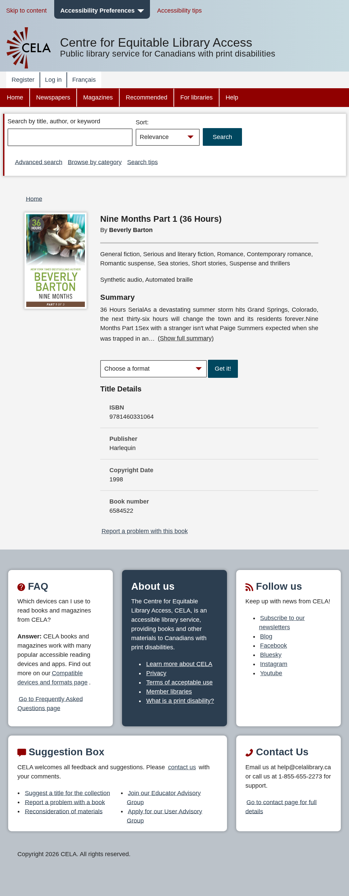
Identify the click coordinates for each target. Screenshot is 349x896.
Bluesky (271, 654)
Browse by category (95, 161)
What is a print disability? (180, 700)
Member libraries (169, 691)
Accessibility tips (179, 10)
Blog (266, 636)
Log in (53, 79)
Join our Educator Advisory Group (164, 797)
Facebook (273, 645)
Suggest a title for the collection (67, 792)
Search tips (142, 161)
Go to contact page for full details (281, 807)
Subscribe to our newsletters (282, 623)
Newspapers (53, 97)
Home (15, 97)
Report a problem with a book (65, 802)
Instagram (273, 664)
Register (23, 79)
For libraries (196, 97)
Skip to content (26, 10)
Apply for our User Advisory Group (164, 816)
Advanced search (38, 161)
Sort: (142, 122)
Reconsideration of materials (64, 811)
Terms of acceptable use (179, 682)
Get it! (223, 368)
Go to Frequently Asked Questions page (50, 703)
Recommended (146, 97)
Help (232, 97)
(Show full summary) (186, 338)
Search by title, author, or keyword (53, 121)
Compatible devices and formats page (52, 678)
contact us (182, 767)
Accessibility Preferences (97, 10)
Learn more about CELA (179, 664)
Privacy (156, 673)
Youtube (271, 673)
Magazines (98, 97)
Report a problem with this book (145, 531)
